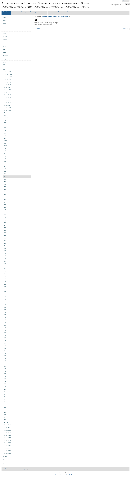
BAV (59, 16)
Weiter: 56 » (126, 28)
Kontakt (73, 475)
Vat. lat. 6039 (64, 16)
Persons (60, 12)
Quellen (50, 16)
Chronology (33, 12)
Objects (51, 12)
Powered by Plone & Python (66, 472)
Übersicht (58, 475)
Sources (69, 12)
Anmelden (125, 1)
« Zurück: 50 (38, 28)
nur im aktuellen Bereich (117, 6)
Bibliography (24, 12)
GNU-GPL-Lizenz (64, 469)
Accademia (15, 12)
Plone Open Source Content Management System (15, 469)
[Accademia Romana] (46, 5)
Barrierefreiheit (66, 475)
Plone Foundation (38, 469)
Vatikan (54, 16)
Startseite (5, 12)
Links (40, 12)
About (77, 12)
